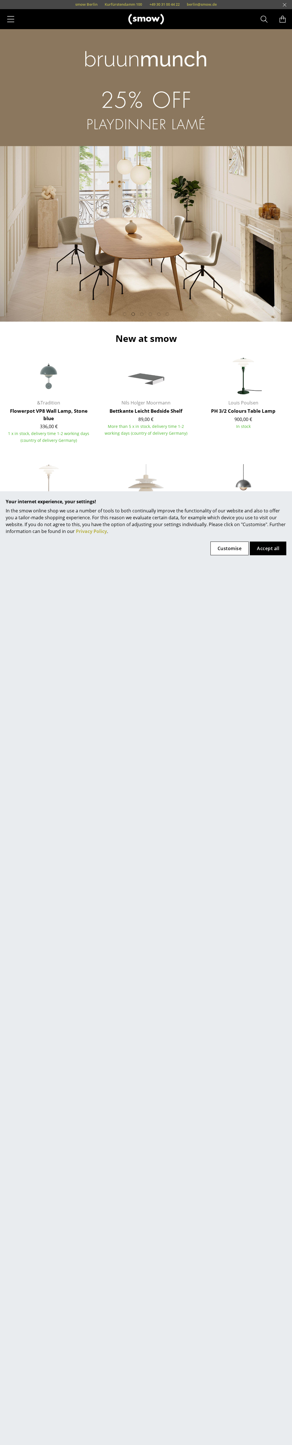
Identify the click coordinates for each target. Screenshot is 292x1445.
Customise (230, 548)
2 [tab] (133, 314)
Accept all (268, 548)
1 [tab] (124, 314)
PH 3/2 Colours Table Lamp (243, 411)
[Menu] (11, 19)
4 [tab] (150, 314)
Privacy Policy (91, 531)
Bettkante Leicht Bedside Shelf (146, 411)
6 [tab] (167, 314)
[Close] (284, 4)
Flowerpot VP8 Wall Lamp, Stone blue (49, 415)
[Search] (264, 19)
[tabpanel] (146, 175)
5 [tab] (159, 314)
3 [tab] (142, 314)
